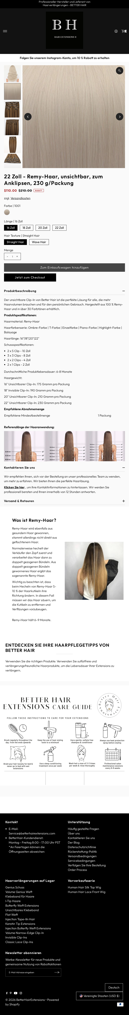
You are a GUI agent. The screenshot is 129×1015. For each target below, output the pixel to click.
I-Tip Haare (13, 901)
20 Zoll (42, 228)
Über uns (74, 833)
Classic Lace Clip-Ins (19, 942)
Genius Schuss (14, 887)
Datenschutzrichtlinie (82, 847)
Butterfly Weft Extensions (22, 905)
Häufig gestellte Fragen (83, 829)
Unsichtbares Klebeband (22, 910)
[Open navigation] (5, 31)
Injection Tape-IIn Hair (20, 919)
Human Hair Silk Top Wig (84, 887)
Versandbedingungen (82, 856)
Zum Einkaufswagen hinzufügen (64, 267)
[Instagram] (21, 993)
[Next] (123, 58)
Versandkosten (20, 198)
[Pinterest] (11, 993)
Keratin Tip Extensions (20, 924)
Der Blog (73, 842)
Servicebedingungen (81, 861)
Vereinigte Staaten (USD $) (101, 996)
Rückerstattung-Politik (82, 852)
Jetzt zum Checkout (30, 277)
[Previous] (6, 58)
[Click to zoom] (119, 70)
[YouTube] (15, 993)
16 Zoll (11, 228)
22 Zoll (59, 228)
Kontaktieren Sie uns (81, 838)
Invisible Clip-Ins (16, 937)
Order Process (77, 870)
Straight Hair (15, 242)
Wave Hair (39, 242)
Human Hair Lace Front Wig (86, 892)
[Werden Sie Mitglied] (57, 972)
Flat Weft (11, 915)
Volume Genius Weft (18, 892)
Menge (8, 250)
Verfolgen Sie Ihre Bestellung (87, 865)
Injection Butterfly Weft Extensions (28, 928)
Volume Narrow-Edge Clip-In (24, 933)
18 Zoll (27, 228)
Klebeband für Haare (19, 896)
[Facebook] (7, 993)
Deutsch (114, 987)
